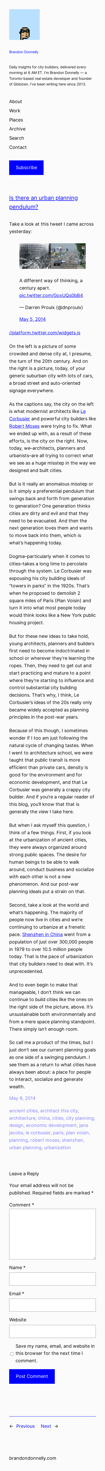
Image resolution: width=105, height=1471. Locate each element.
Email (16, 1293)
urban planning (25, 1147)
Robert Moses (24, 426)
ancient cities (23, 1110)
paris (58, 1132)
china (44, 1118)
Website (17, 1319)
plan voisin (77, 1132)
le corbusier (38, 1132)
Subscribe (26, 167)
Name (17, 1267)
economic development (51, 1125)
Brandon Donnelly (23, 52)
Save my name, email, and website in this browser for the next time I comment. (55, 1353)
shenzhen (72, 1140)
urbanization (57, 1147)
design (16, 1125)
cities (57, 1118)
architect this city (59, 1110)
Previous (25, 1426)
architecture (22, 1118)
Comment (21, 1204)
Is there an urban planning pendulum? (43, 202)
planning (18, 1140)
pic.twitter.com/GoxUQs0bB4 (51, 295)
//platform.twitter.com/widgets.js (44, 332)
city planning (80, 1118)
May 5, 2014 (32, 319)
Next (46, 1426)
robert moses (44, 1140)
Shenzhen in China (42, 934)
